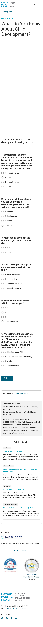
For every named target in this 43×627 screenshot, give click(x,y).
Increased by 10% (13, 279)
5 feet (8, 187)
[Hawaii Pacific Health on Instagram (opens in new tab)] (7, 618)
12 (7, 312)
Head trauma (11, 216)
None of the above (13, 288)
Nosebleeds (11, 221)
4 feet (8, 177)
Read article (21, 454)
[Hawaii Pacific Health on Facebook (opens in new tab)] (2, 618)
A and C (9, 225)
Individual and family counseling (18, 357)
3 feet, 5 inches (12, 173)
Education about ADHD (15, 352)
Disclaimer (23, 550)
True (7, 248)
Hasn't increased (12, 275)
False (8, 252)
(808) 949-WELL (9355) (16, 609)
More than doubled (13, 284)
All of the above (12, 321)
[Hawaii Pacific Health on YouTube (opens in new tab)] (16, 618)
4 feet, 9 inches (12, 182)
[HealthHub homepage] (15, 4)
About (16, 550)
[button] (40, 5)
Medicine (9, 361)
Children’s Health (22, 394)
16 (7, 317)
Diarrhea (9, 212)
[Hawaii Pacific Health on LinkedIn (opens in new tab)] (11, 618)
